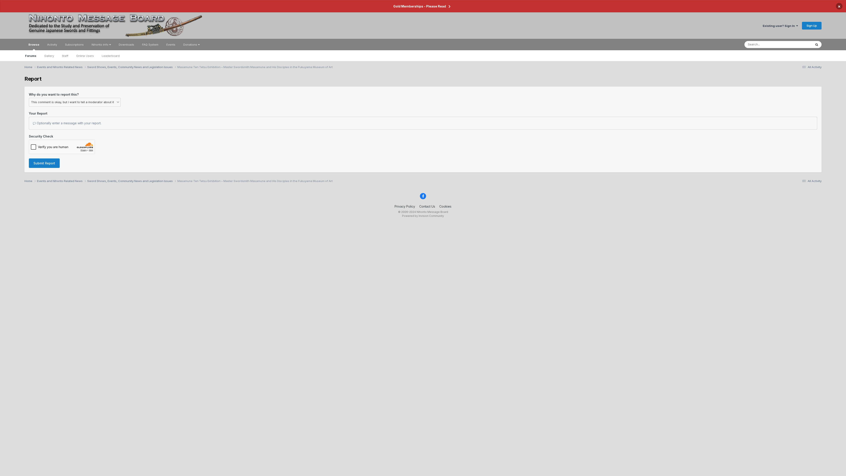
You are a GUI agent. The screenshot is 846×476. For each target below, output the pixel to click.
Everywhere (798, 44)
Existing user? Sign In (779, 26)
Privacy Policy (405, 206)
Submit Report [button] (44, 163)
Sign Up (812, 25)
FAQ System (150, 44)
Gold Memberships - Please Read (419, 6)
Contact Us (427, 206)
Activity (52, 44)
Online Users (85, 56)
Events (170, 44)
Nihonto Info (100, 44)
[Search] (817, 44)
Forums (30, 56)
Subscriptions (74, 44)
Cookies (445, 206)
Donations (190, 44)
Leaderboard (111, 56)
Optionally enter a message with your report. (68, 123)
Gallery (49, 56)
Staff (65, 56)
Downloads (126, 44)
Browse (33, 44)
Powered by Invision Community (423, 216)
